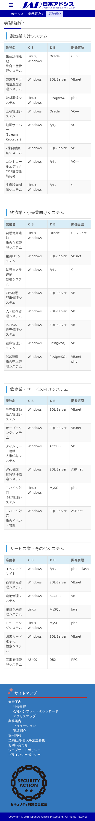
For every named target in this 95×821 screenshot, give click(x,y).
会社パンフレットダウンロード (35, 711)
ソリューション (24, 725)
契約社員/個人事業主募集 (26, 740)
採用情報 (14, 735)
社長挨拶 (19, 706)
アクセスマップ (24, 716)
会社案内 (14, 701)
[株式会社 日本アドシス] (47, 5)
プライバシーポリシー (24, 754)
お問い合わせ (18, 745)
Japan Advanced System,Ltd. (47, 816)
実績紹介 (19, 730)
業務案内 (35, 13)
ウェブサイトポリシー (24, 750)
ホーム (17, 13)
